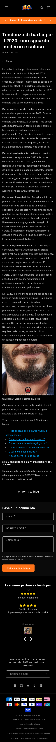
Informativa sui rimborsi (35, 719)
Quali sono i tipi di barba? (23, 451)
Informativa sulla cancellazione (34, 738)
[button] (6, 7)
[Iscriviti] (46, 674)
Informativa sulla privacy (29, 724)
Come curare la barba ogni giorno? (28, 443)
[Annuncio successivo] (50, 20)
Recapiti (14, 738)
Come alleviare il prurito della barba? (29, 447)
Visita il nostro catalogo (27, 398)
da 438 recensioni (28, 597)
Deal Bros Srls (29, 715)
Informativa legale (42, 733)
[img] (28, 593)
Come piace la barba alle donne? (27, 439)
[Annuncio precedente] (5, 20)
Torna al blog (30, 491)
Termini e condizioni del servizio (29, 729)
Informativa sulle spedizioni (20, 733)
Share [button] (8, 61)
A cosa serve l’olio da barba (24, 456)
